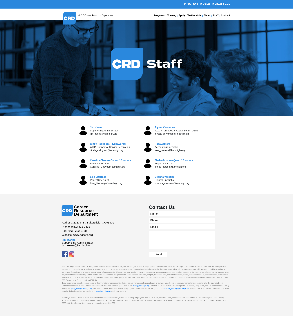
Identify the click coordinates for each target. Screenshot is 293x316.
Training (171, 15)
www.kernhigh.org (103, 291)
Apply (182, 15)
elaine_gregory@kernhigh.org (177, 288)
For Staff (205, 4)
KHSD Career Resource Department (96, 15)
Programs (159, 15)
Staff (216, 15)
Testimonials (194, 15)
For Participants (221, 4)
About (207, 15)
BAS (195, 4)
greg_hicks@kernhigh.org (81, 288)
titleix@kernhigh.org (141, 286)
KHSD (187, 4)
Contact (225, 15)
